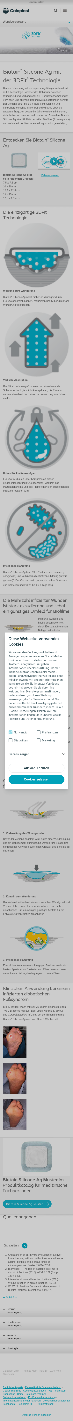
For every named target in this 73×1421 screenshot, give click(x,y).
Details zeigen (19, 754)
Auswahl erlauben (36, 768)
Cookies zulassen (36, 779)
